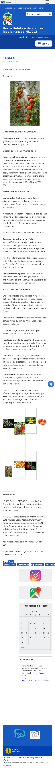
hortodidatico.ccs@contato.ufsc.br (35, 680)
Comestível (23, 564)
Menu (45, 43)
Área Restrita (24, 37)
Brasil (8, 2)
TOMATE (10, 57)
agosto (35, 611)
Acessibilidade (10, 8)
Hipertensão (37, 564)
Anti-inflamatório (9, 563)
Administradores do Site (42, 37)
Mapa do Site (38, 8)
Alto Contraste (24, 8)
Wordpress (8, 760)
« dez (23, 647)
